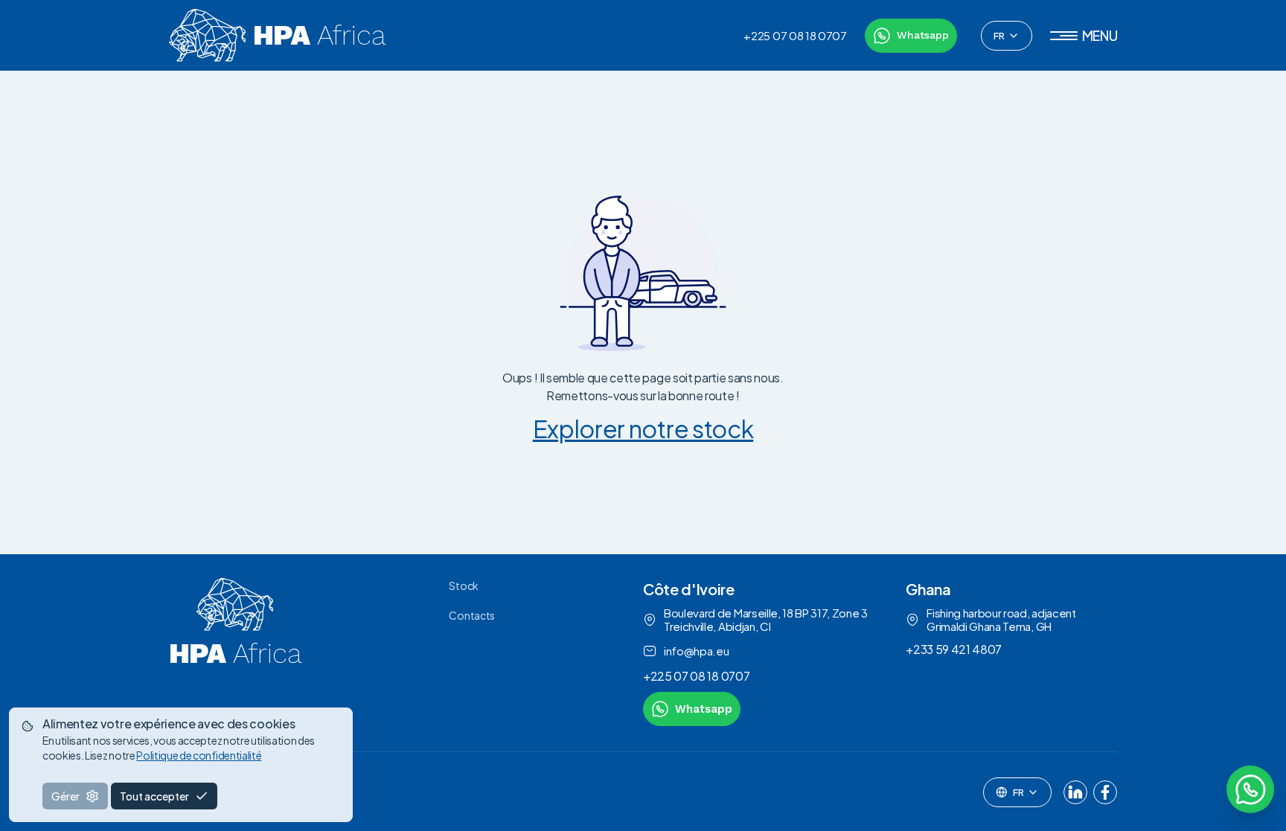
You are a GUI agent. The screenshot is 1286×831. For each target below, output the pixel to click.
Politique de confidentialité (198, 755)
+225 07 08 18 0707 (794, 35)
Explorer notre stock (643, 428)
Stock (463, 585)
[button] (1084, 36)
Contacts (471, 615)
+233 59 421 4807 (954, 649)
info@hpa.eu (696, 651)
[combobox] (1006, 36)
